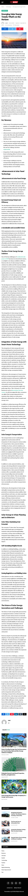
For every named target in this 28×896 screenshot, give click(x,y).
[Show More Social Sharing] (25, 28)
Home (3, 850)
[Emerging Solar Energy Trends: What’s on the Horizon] (14, 40)
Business (4, 853)
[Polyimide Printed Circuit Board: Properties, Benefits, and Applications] (14, 764)
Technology (4, 10)
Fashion (3, 862)
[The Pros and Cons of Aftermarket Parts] (6, 823)
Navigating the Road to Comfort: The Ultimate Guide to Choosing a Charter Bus (18, 814)
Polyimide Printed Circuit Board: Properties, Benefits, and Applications (12, 774)
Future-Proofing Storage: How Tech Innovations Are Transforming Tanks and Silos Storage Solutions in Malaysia (13, 751)
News (3, 865)
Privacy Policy (17, 887)
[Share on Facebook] (5, 28)
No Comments (9, 25)
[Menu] (2, 2)
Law (2, 872)
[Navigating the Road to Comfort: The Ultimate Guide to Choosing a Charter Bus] (6, 814)
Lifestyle (4, 855)
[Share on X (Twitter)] (12, 28)
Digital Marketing (6, 867)
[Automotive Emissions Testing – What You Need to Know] (6, 831)
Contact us (9, 887)
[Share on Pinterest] (19, 28)
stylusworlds (6, 149)
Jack (7, 23)
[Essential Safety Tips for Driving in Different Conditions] (6, 839)
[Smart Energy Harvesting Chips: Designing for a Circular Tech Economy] (14, 787)
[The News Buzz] (14, 2)
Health (3, 858)
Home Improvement (6, 869)
